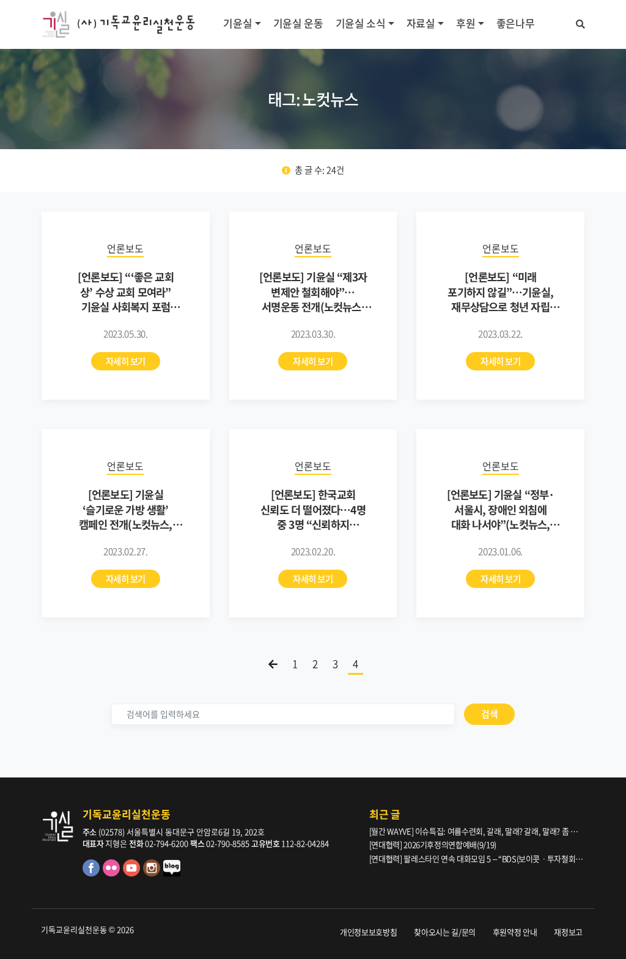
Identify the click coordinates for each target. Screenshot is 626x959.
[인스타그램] (153, 873)
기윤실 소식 (361, 23)
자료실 (421, 23)
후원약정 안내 (515, 932)
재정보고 (568, 932)
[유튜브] (133, 873)
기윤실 (237, 23)
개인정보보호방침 (368, 932)
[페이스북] (93, 873)
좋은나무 (515, 23)
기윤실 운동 (298, 23)
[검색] (580, 22)
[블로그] (172, 873)
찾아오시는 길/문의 (445, 932)
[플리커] (113, 873)
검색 (489, 714)
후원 (465, 23)
